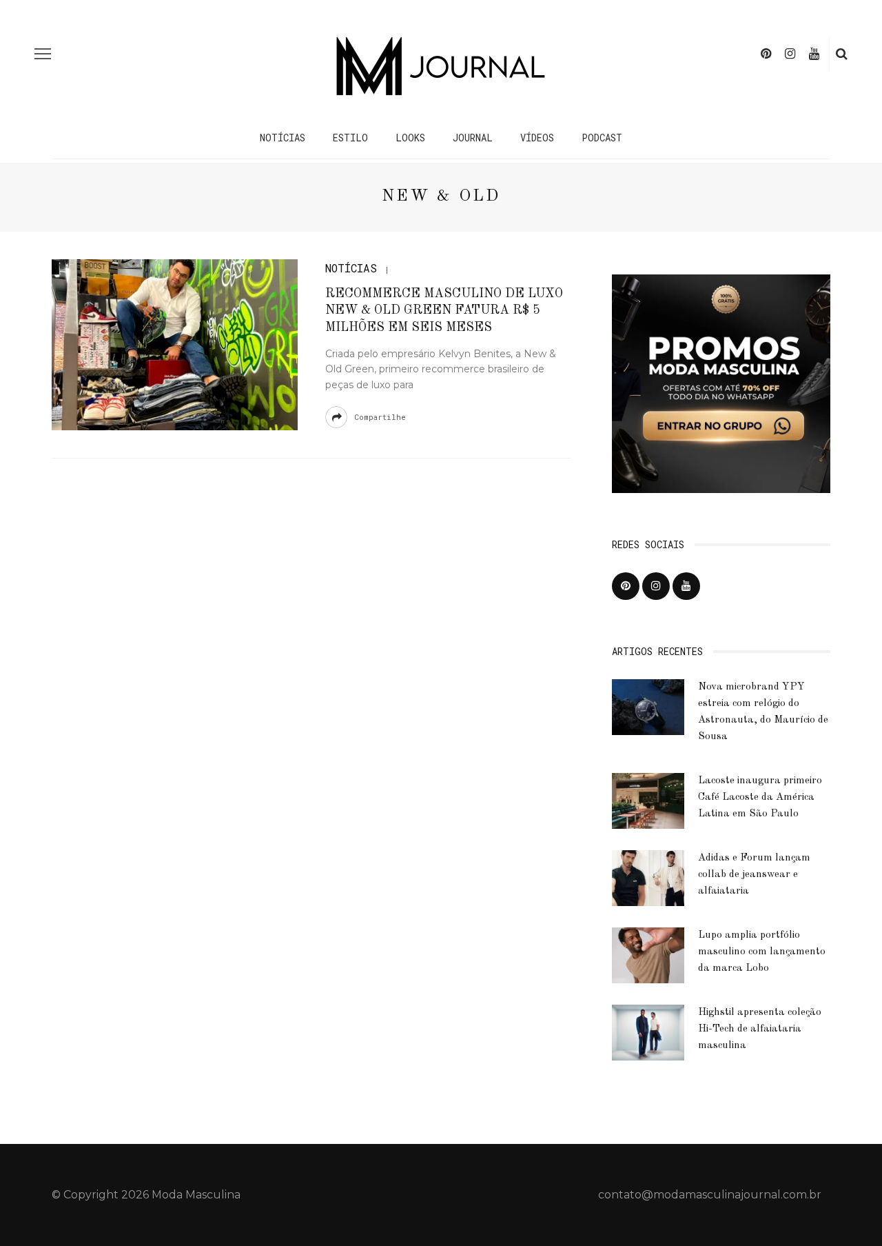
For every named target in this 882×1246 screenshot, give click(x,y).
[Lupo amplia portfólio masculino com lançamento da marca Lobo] (648, 954)
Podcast (602, 137)
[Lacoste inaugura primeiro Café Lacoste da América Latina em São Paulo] (648, 800)
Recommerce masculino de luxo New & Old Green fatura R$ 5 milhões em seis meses (444, 311)
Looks (410, 137)
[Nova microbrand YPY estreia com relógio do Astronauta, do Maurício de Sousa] (648, 706)
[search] (841, 53)
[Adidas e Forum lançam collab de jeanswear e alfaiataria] (648, 877)
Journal (473, 137)
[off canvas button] (42, 54)
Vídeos (537, 137)
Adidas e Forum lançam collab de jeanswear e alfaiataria (754, 874)
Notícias (282, 137)
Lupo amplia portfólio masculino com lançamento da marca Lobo (761, 952)
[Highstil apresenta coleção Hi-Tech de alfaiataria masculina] (648, 1031)
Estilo (350, 137)
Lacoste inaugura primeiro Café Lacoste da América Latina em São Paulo (760, 797)
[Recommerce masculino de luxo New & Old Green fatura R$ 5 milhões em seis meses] (175, 343)
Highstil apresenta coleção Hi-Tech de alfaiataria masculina (759, 1029)
